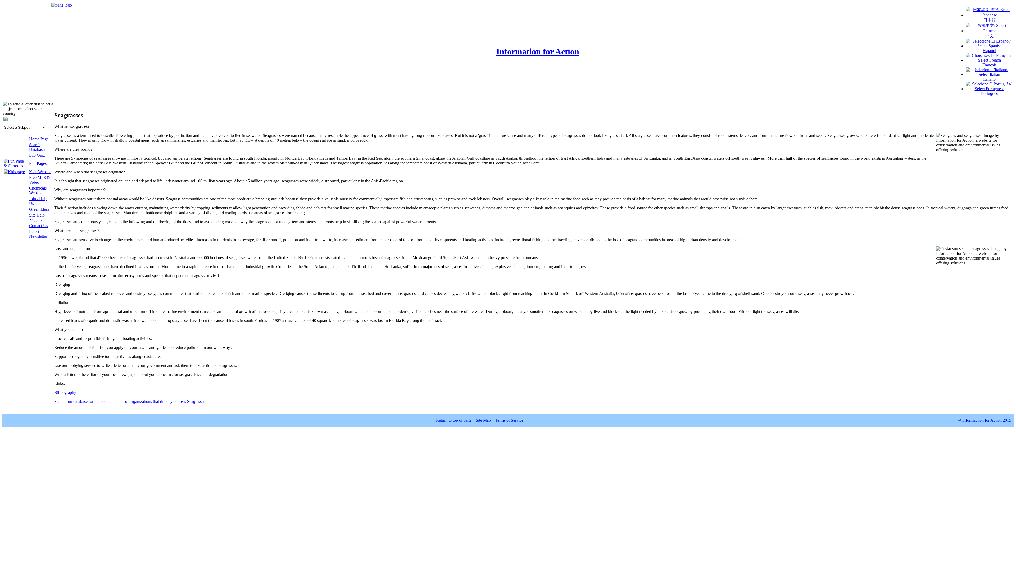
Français (989, 65)
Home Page (39, 139)
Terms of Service (509, 420)
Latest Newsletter (38, 233)
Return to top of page (453, 420)
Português (989, 93)
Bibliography (65, 392)
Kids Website (40, 171)
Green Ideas (39, 209)
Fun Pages (38, 163)
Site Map (483, 420)
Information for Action (537, 51)
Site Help (37, 215)
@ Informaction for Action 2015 (984, 420)
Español (989, 50)
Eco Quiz (37, 155)
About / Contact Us (38, 223)
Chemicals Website (38, 190)
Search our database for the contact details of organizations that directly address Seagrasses (129, 401)
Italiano (989, 79)
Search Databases (37, 147)
